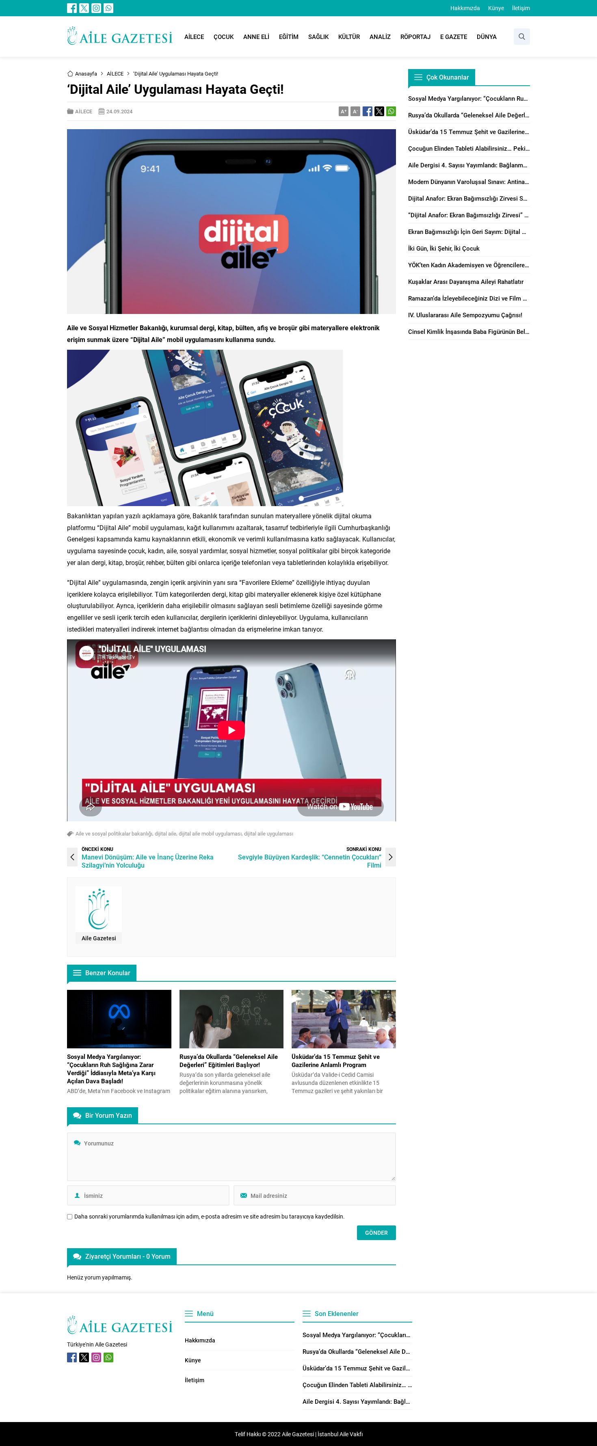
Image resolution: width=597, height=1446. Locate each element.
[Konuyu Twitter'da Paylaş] (379, 111)
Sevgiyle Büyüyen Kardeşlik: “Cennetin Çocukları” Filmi (309, 861)
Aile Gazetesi (99, 938)
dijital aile (165, 833)
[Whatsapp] (108, 8)
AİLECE (115, 73)
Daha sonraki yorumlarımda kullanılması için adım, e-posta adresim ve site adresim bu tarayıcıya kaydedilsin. (209, 1216)
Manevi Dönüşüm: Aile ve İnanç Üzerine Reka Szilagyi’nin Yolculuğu (148, 861)
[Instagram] (96, 8)
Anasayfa (86, 73)
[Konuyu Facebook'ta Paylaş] (367, 111)
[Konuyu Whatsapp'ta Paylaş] (391, 111)
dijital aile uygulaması (268, 833)
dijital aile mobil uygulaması (210, 833)
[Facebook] (72, 8)
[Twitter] (84, 8)
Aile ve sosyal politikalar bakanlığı (114, 833)
